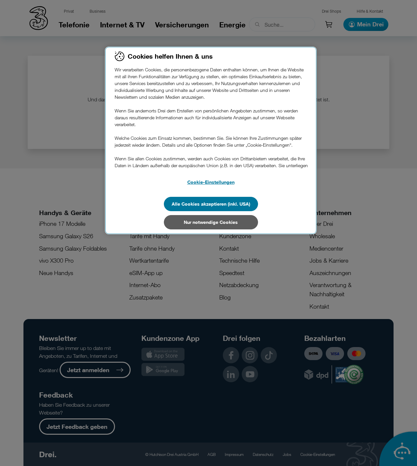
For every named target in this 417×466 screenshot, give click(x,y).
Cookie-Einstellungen (211, 182)
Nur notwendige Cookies (211, 222)
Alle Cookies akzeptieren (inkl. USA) (211, 204)
